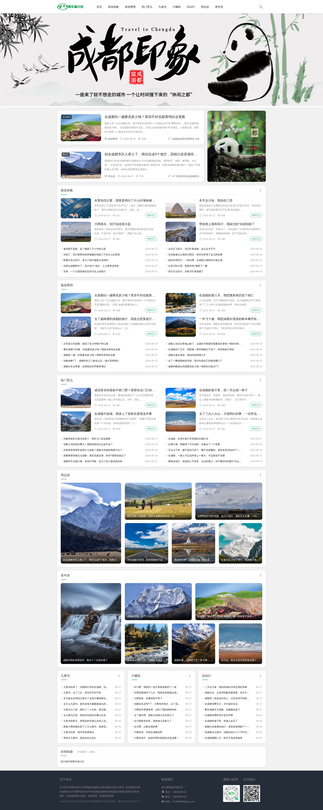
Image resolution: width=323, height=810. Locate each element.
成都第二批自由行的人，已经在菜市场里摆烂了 (227, 698)
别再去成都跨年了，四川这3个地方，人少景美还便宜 (91, 265)
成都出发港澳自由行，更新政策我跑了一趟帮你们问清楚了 (227, 726)
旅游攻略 (113, 7)
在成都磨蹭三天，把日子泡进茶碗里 (223, 737)
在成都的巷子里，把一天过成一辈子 (223, 390)
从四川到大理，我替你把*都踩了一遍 (187, 265)
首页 (99, 7)
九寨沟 (162, 7)
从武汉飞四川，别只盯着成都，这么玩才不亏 (191, 248)
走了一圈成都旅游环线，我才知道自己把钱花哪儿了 (195, 360)
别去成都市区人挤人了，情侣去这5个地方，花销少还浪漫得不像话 (154, 153)
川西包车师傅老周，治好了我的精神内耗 (155, 709)
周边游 (205, 7)
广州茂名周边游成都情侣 (186, 176)
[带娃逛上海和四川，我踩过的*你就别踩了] (181, 241)
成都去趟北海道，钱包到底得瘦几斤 (187, 354)
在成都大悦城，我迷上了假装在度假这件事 (123, 413)
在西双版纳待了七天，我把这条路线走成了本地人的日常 (157, 692)
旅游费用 (130, 7)
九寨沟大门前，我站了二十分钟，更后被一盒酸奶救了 (86, 709)
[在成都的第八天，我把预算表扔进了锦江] (181, 312)
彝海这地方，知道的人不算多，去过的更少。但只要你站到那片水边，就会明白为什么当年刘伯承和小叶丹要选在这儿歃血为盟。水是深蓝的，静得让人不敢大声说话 (205, 461)
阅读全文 (151, 215)
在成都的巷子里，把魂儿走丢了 (221, 720)
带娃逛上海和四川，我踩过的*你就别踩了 (227, 224)
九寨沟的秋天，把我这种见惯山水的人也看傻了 (86, 720)
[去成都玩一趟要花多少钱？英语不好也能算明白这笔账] (81, 128)
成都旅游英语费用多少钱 (186, 138)
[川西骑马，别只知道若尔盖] (76, 241)
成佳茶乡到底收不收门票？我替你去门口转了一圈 (127, 390)
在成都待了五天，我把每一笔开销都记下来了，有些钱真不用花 (201, 349)
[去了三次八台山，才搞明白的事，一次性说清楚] (181, 430)
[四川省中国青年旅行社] (70, 10)
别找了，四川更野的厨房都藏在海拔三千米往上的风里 (91, 254)
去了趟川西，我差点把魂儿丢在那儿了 (154, 715)
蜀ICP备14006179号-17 (129, 801)
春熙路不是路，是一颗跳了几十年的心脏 (84, 248)
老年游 (219, 7)
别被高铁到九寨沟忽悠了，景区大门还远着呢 (87, 438)
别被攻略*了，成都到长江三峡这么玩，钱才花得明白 (91, 360)
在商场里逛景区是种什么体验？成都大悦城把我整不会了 (92, 449)
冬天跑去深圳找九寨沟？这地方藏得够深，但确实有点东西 (86, 698)
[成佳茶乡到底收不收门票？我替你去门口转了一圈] (76, 407)
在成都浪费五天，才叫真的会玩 (221, 703)
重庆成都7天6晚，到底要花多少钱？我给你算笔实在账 (91, 349)
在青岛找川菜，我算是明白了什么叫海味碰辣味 (126, 200)
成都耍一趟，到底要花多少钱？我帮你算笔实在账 (89, 354)
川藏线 (177, 7)
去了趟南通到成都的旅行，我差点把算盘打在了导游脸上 (132, 318)
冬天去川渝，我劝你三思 (215, 200)
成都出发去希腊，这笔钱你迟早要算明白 (84, 366)
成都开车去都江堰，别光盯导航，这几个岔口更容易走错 (92, 461)
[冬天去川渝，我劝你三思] (181, 217)
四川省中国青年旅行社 (72, 761)
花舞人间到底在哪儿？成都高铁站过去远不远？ (88, 444)
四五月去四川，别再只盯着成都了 (186, 271)
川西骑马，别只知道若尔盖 (112, 224)
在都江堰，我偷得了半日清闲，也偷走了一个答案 (194, 444)
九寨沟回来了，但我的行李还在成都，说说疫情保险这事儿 (86, 687)
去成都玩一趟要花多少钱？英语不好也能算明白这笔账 (144, 116)
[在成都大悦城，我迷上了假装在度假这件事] (76, 430)
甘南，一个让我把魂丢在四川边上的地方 (84, 271)
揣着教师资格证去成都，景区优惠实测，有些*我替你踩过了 (94, 455)
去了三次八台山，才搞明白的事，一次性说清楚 (231, 413)
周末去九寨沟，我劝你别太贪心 (79, 737)
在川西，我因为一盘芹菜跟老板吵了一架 (155, 687)
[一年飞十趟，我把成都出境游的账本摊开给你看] (181, 335)
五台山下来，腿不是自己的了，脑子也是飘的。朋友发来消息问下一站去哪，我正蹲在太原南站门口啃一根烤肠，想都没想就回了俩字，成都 (205, 449)
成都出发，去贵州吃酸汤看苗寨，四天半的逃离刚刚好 (227, 692)
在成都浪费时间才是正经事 (219, 715)
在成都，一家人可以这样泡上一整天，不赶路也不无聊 (196, 455)
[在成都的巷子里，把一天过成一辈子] (181, 407)
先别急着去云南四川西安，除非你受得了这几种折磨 (195, 254)
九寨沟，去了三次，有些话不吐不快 (82, 692)
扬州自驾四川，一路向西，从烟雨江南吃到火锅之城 (195, 260)
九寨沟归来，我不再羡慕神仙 (78, 732)
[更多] (260, 190)
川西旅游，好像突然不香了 (148, 698)
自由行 (191, 7)
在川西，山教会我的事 (146, 726)
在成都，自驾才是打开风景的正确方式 (188, 438)
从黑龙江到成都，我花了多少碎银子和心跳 (85, 343)
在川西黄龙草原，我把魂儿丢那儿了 (153, 720)
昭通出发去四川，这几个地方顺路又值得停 (85, 260)
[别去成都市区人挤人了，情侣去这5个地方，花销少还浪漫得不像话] (81, 166)
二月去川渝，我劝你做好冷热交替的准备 (226, 687)
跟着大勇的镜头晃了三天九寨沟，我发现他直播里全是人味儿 (86, 726)
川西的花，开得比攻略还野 (148, 732)
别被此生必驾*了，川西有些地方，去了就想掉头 (157, 703)
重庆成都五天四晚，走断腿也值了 (222, 709)
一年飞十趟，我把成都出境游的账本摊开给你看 (231, 318)
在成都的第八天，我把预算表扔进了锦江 (226, 295)
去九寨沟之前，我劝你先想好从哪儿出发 (84, 715)
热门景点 (147, 7)
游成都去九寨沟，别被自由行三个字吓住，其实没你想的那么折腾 (227, 732)
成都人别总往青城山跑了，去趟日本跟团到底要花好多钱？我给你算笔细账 (205, 343)
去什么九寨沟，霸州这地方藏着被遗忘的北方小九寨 (86, 703)
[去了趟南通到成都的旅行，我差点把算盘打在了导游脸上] (76, 335)
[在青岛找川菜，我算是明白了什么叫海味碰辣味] (76, 217)
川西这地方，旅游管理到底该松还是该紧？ (156, 737)
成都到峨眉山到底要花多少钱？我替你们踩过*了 (193, 366)
